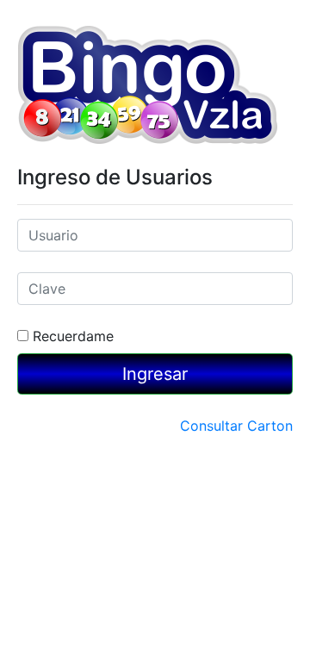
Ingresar (155, 374)
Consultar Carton (236, 425)
